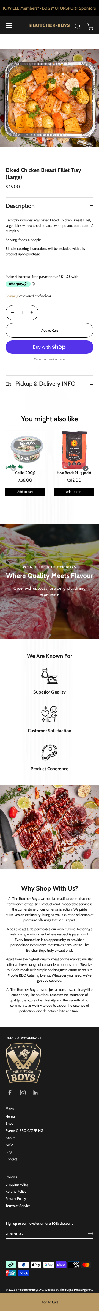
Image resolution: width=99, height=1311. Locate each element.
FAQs (9, 1145)
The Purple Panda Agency (76, 1290)
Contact (11, 1159)
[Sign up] (91, 1233)
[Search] (78, 26)
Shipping (12, 296)
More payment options (49, 359)
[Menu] (9, 25)
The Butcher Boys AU (29, 1290)
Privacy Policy (16, 1198)
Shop (9, 1123)
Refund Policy (16, 1191)
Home (10, 1116)
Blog (9, 1152)
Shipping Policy (17, 1184)
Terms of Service (18, 1205)
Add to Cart (49, 1302)
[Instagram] (23, 1092)
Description (20, 206)
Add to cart (25, 492)
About (10, 1137)
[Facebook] (10, 1092)
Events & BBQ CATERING (24, 1130)
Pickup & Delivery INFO (45, 383)
